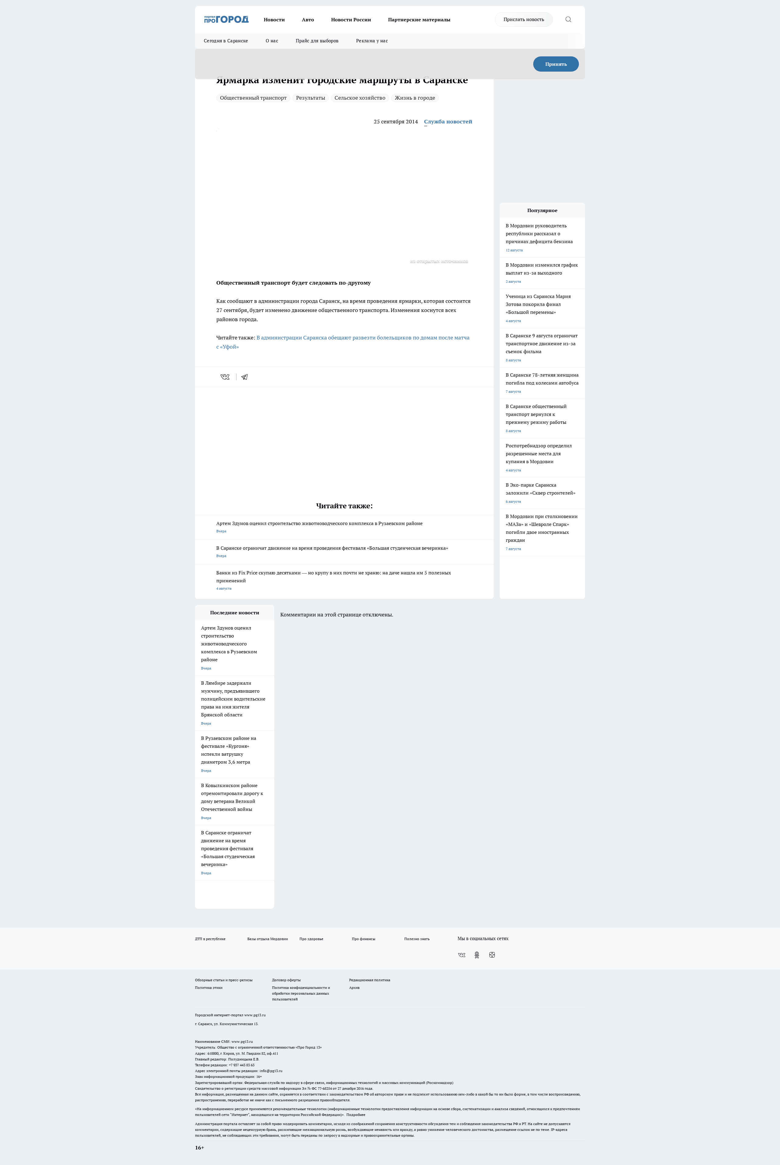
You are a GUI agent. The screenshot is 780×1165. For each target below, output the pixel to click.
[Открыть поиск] (568, 19)
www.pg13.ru (255, 1015)
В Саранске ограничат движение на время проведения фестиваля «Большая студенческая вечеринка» (332, 551)
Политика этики (208, 987)
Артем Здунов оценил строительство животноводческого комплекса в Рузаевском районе (319, 526)
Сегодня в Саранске (226, 41)
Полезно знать (417, 938)
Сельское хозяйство (360, 97)
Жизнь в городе (415, 97)
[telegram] (246, 377)
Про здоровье (311, 938)
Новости (274, 19)
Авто (308, 19)
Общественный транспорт (253, 97)
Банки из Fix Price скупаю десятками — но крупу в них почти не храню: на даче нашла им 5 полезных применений (333, 580)
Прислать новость (524, 19)
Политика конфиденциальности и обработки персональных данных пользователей (301, 993)
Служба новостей (448, 121)
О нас (272, 41)
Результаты (310, 97)
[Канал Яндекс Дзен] (492, 955)
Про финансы (363, 938)
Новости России (351, 19)
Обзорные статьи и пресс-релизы (224, 980)
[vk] (225, 377)
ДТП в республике (210, 938)
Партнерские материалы (419, 19)
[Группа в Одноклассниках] (476, 955)
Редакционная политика (369, 980)
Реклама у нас (372, 41)
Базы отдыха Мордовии (267, 938)
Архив (354, 987)
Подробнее (355, 1114)
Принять (556, 64)
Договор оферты (286, 980)
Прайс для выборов (317, 41)
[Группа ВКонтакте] (461, 955)
